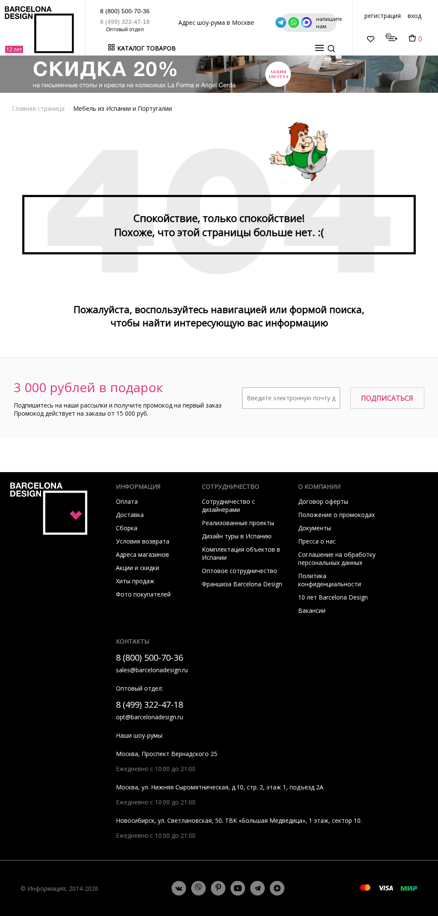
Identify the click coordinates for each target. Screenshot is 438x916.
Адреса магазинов (142, 554)
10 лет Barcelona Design (333, 597)
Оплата (127, 501)
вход (414, 16)
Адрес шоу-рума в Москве (216, 22)
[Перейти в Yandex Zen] (277, 888)
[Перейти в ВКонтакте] (178, 888)
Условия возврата (142, 541)
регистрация (382, 16)
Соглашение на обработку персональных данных (337, 558)
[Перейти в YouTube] (238, 888)
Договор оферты (323, 501)
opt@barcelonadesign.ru (149, 717)
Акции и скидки (137, 568)
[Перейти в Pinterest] (218, 888)
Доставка (130, 515)
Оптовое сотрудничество (239, 571)
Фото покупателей (143, 594)
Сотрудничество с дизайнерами (228, 505)
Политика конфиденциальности (329, 580)
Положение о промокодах (336, 515)
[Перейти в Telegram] (257, 888)
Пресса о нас (317, 541)
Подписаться (387, 398)
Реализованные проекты (238, 523)
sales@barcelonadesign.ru (152, 670)
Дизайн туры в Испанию (237, 536)
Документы (314, 528)
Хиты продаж (135, 581)
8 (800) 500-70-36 (125, 11)
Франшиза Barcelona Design (242, 584)
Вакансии (312, 610)
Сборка (126, 528)
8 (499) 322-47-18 (125, 21)
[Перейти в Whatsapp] (198, 888)
